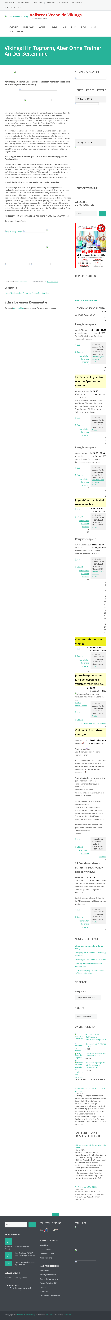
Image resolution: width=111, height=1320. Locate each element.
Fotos (93, 27)
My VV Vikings (9, 3)
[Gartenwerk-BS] (34, 235)
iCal (78, 344)
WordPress (67, 1315)
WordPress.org (46, 1257)
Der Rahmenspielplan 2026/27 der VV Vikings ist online (89, 971)
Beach (64, 27)
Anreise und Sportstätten (50, 1295)
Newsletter (44, 1291)
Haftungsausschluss (48, 1274)
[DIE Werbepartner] (13, 231)
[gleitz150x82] (37, 104)
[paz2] (38, 93)
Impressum (44, 1270)
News (83, 27)
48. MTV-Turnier (16, 31)
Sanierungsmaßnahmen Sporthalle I (90, 959)
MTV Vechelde (77, 3)
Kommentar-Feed (47, 1253)
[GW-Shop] (85, 1264)
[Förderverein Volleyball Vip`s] (20, 1297)
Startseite (14, 27)
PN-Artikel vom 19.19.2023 (86, 1187)
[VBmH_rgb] (38, 74)
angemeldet (18, 308)
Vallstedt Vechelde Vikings (26, 1315)
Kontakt (43, 1287)
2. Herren (27, 293)
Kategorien (80, 991)
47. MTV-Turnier (23, 3)
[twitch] (41, 268)
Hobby (73, 27)
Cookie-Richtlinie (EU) (48, 1282)
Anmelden (44, 1244)
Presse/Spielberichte (13, 293)
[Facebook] (102, 2)
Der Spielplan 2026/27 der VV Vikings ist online (25, 1254)
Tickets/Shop (37, 3)
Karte (94, 362)
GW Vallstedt (63, 3)
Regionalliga (28, 27)
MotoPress (49, 1315)
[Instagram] (105, 2)
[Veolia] (17, 268)
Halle (54, 27)
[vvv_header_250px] (85, 1254)
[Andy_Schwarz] (56, 251)
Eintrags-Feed (45, 1249)
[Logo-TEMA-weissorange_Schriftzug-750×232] (90, 291)
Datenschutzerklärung (49, 1278)
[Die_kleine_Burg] (55, 234)
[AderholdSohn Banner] (90, 283)
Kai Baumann (22, 282)
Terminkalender (86, 300)
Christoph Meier (16, 8)
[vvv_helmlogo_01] (85, 1237)
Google (80, 352)
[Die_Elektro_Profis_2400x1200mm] (90, 286)
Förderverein (51, 3)
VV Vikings (43, 27)
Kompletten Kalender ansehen (84, 359)
